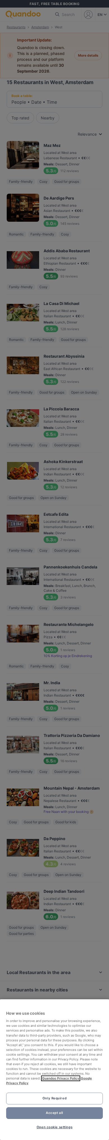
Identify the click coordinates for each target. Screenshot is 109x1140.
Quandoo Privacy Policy (60, 1078)
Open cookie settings (54, 1127)
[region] (54, 1069)
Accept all (54, 1113)
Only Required (54, 1098)
